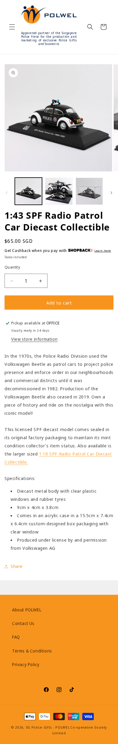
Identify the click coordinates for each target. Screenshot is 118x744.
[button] (12, 27)
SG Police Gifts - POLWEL (48, 727)
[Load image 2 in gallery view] (58, 191)
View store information (34, 339)
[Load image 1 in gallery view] (28, 191)
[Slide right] (111, 192)
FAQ (16, 637)
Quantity (12, 267)
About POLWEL (26, 610)
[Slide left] (6, 192)
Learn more (102, 251)
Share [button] (17, 566)
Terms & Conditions (32, 651)
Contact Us (23, 623)
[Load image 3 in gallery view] (89, 191)
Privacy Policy (25, 664)
